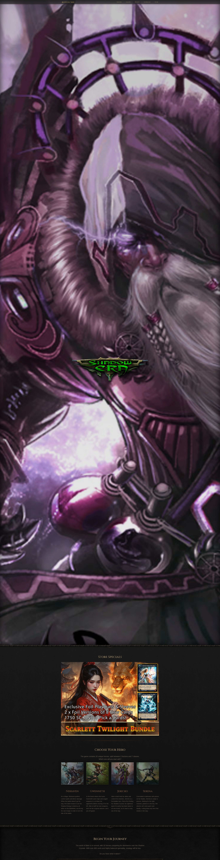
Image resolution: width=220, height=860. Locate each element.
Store (156, 2)
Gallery (128, 2)
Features (119, 2)
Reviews (137, 2)
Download (147, 2)
